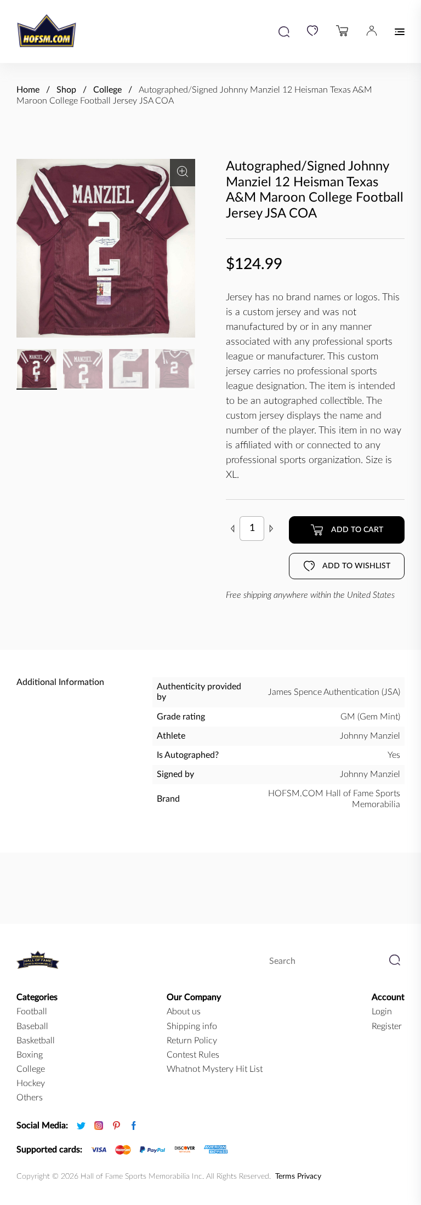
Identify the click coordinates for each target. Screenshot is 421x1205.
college (30, 1069)
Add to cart (357, 530)
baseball (32, 1026)
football (31, 1011)
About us (184, 1011)
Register (387, 1026)
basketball (35, 1040)
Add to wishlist (356, 566)
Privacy (309, 1176)
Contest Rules (193, 1054)
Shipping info (192, 1026)
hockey (30, 1083)
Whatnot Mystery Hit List (215, 1069)
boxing (29, 1054)
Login (382, 1011)
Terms (285, 1176)
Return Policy (192, 1040)
